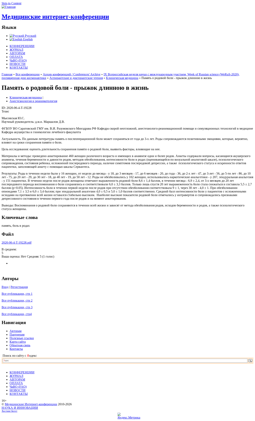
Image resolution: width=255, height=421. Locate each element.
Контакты (16, 349)
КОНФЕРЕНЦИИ (22, 46)
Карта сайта (18, 341)
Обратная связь (20, 345)
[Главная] (9, 7)
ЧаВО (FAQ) (18, 60)
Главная (7, 74)
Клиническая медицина (122, 78)
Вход (5, 287)
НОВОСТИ (18, 64)
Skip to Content (11, 3)
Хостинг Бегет (9, 411)
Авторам (16, 331)
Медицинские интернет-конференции (55, 16)
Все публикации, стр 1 (17, 293)
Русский (30, 35)
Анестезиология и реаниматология (33, 101)
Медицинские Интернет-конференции (31, 404)
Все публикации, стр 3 (17, 307)
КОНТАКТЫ (19, 67)
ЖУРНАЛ (16, 49)
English (27, 39)
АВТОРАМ (17, 53)
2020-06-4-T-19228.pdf (16, 242)
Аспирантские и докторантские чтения (76, 78)
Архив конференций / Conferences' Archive (71, 74)
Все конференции (28, 74)
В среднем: (9, 249)
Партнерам (17, 334)
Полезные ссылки (22, 338)
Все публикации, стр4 (17, 314)
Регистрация (19, 287)
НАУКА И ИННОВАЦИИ (20, 407)
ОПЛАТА (16, 57)
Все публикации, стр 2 (17, 300)
